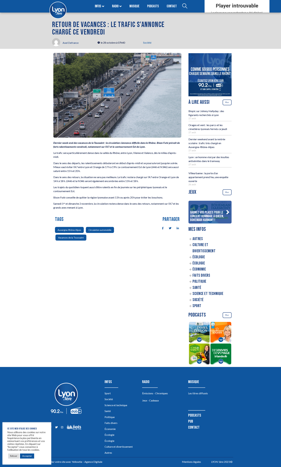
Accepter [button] (27, 455)
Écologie (199, 257)
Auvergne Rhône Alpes (69, 230)
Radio (115, 6)
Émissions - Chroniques (155, 393)
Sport (197, 305)
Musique (134, 6)
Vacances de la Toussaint (71, 237)
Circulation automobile (99, 230)
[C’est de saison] (199, 354)
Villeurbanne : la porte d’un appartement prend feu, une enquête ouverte (208, 177)
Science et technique (208, 293)
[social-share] (161, 228)
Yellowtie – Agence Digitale (87, 461)
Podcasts (153, 6)
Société (147, 42)
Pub (190, 421)
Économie (199, 269)
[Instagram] (62, 427)
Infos (98, 6)
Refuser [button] (13, 456)
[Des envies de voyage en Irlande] (221, 354)
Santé (197, 287)
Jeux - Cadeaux (150, 400)
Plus (227, 102)
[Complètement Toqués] (221, 333)
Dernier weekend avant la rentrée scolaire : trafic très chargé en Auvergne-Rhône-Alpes (206, 143)
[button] (228, 212)
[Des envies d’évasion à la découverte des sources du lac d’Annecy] (199, 333)
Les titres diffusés (198, 393)
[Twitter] (56, 427)
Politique (199, 281)
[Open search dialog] (184, 6)
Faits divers (201, 275)
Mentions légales (191, 461)
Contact (172, 6)
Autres (198, 238)
